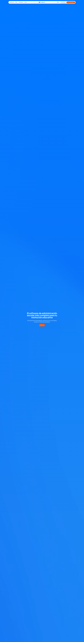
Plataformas (12, 2)
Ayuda (26, 2)
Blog (16, 2)
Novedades (21, 2)
